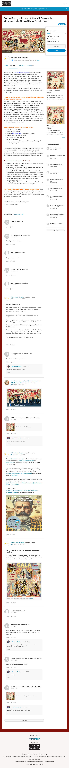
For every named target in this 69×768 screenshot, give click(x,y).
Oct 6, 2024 (22, 454)
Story (6, 65)
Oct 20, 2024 (53, 173)
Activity (30, 65)
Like (8, 227)
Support (24, 754)
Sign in (65, 3)
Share (56, 50)
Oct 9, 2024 (13, 354)
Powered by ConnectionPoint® (34, 764)
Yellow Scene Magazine (20, 57)
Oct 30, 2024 (14, 254)
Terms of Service (32, 754)
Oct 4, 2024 (22, 544)
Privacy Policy (43, 754)
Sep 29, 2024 (14, 688)
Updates (22, 65)
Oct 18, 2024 (14, 271)
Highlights (13, 65)
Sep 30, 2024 (14, 660)
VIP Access (28, 427)
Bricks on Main (16, 133)
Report (38, 60)
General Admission (32, 696)
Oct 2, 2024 (13, 626)
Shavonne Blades (16, 366)
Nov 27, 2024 (14, 223)
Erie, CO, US (33, 60)
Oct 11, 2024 (53, 190)
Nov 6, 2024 (14, 237)
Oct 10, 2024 (14, 285)
